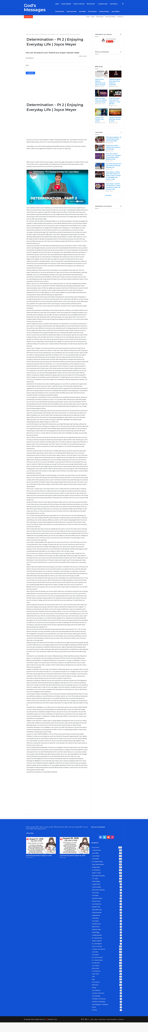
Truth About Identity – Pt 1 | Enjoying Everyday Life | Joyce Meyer (113, 139)
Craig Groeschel (96, 912)
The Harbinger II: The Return (100, 1004)
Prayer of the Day (78, 4)
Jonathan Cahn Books (98, 993)
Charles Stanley (104, 11)
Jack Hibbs (82, 11)
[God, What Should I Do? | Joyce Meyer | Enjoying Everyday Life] (99, 166)
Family (94, 1007)
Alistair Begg (95, 932)
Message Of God (52, 1019)
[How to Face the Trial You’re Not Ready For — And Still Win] (115, 93)
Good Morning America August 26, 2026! (72, 855)
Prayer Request (66, 4)
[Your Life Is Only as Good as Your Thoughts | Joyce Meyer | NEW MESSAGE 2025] (99, 156)
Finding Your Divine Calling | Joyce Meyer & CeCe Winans (113, 147)
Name (27, 65)
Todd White (95, 918)
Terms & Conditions (110, 16)
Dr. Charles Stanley (97, 861)
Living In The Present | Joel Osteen (99, 119)
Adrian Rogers (96, 881)
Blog (93, 979)
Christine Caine (96, 924)
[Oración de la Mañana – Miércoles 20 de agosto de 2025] (101, 74)
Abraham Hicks (96, 929)
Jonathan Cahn (103, 4)
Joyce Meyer (115, 11)
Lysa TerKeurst (96, 990)
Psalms (94, 987)
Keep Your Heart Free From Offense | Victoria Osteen (101, 100)
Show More (108, 195)
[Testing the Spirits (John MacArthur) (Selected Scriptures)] (115, 74)
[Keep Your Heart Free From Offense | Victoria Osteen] (101, 93)
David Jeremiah (71, 11)
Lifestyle (94, 1010)
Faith (93, 976)
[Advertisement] (74, 24)
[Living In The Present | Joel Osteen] (101, 112)
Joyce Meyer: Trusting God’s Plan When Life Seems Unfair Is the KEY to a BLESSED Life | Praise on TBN (113, 175)
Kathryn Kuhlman (97, 941)
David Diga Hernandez (98, 875)
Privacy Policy (99, 16)
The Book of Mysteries (98, 1001)
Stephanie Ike (96, 915)
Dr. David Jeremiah (97, 957)
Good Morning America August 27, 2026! (39, 855)
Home (57, 4)
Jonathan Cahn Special (98, 949)
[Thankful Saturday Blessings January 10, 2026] (115, 112)
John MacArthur (96, 904)
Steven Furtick (96, 901)
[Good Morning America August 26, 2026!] (74, 845)
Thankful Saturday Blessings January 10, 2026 (115, 119)
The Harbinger (96, 996)
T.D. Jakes (95, 878)
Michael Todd (96, 907)
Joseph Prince (96, 884)
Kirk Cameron (92, 11)
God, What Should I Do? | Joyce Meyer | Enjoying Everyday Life (113, 165)
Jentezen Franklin (97, 898)
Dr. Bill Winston (96, 870)
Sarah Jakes (95, 974)
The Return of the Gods (98, 998)
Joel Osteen (113, 4)
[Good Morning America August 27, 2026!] (41, 845)
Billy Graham (95, 968)
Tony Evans (95, 892)
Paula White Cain (97, 909)
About (93, 16)
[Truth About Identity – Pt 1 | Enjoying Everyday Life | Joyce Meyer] (99, 139)
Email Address (30, 58)
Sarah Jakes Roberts (98, 864)
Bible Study (95, 985)
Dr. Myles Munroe (97, 938)
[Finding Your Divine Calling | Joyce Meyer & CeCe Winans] (99, 148)
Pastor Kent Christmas (98, 890)
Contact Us (120, 16)
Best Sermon (91, 4)
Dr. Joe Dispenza (97, 943)
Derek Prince (95, 926)
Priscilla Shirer (59, 11)
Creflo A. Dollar (96, 873)
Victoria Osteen (96, 887)
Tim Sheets (95, 895)
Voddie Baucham (97, 935)
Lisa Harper (95, 921)
